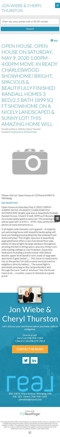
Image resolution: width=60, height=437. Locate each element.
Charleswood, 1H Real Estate (23, 132)
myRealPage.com (30, 414)
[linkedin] (34, 360)
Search (30, 29)
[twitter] (25, 360)
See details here (10, 202)
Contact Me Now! (30, 349)
